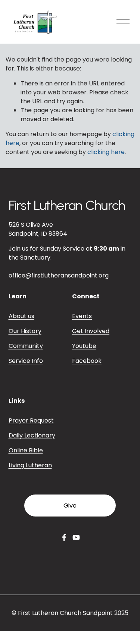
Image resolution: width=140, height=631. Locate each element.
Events (82, 316)
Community (26, 346)
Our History (25, 331)
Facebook (87, 361)
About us (21, 316)
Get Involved (90, 331)
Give (70, 505)
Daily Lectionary (32, 435)
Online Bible (26, 450)
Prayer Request (31, 420)
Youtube (84, 346)
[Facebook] (64, 537)
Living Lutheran (30, 465)
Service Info (26, 361)
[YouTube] (76, 537)
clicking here (106, 152)
